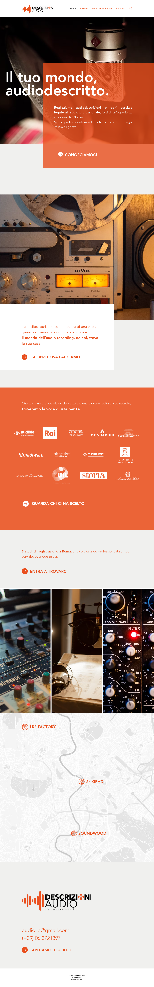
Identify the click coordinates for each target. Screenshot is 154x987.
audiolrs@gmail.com (45, 930)
